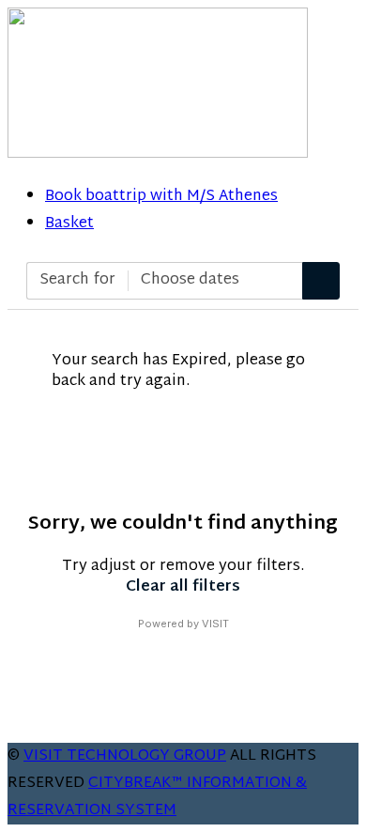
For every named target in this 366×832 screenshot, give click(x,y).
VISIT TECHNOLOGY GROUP (124, 756)
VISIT (215, 623)
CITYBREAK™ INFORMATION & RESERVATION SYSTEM (157, 797)
